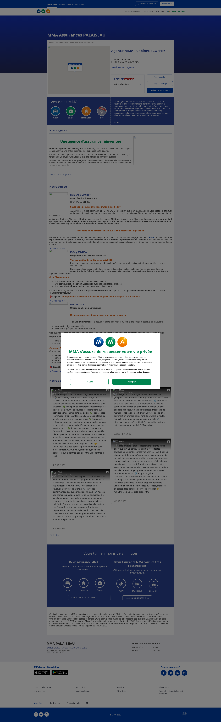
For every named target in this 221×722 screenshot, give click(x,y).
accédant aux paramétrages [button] (78, 372)
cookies (133, 372)
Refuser (89, 382)
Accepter (132, 382)
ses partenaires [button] (111, 357)
